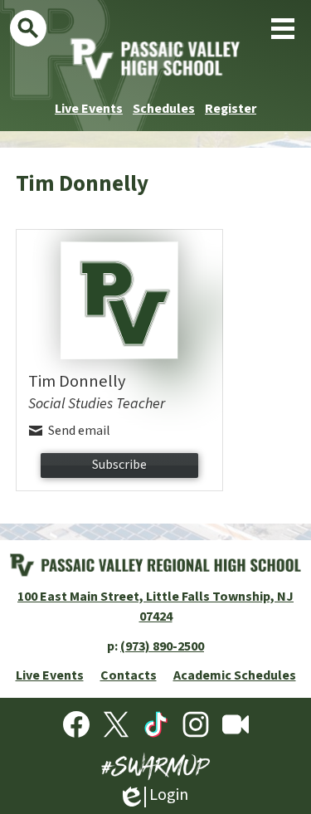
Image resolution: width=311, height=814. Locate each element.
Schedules (164, 109)
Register (230, 109)
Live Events (89, 109)
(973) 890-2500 (162, 646)
